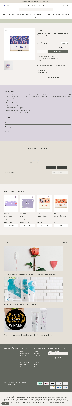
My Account (36, 351)
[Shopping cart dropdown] (67, 5)
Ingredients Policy (24, 358)
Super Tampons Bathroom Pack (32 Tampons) (10, 215)
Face (18, 14)
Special (67, 14)
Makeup (22, 14)
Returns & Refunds (38, 360)
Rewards (8, 132)
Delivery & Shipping (38, 358)
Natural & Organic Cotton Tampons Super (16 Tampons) (19, 21)
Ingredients (9, 117)
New (4, 14)
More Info (64, 63)
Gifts (62, 14)
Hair (31, 14)
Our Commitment (24, 355)
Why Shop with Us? (24, 360)
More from (53, 77)
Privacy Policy (14, 382)
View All (65, 242)
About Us (22, 351)
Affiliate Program (24, 364)
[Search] (51, 9)
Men (49, 14)
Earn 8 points (65, 43)
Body (27, 14)
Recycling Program (24, 362)
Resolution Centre (38, 355)
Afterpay (36, 366)
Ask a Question (51, 167)
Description (9, 92)
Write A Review (61, 167)
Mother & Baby (44, 15)
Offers (8, 14)
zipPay (35, 369)
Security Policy (22, 382)
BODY (6, 21)
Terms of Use (7, 382)
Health (53, 14)
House (58, 14)
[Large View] (8, 65)
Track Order (36, 353)
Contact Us (36, 371)
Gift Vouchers (37, 362)
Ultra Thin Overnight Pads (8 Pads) (27, 215)
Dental (39, 14)
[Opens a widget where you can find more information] (5, 403)
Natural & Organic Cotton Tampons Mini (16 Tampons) (60, 215)
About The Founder (24, 353)
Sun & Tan (35, 16)
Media (21, 371)
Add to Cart (58, 52)
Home (2, 21)
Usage (7, 122)
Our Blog (22, 366)
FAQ (21, 369)
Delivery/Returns (11, 127)
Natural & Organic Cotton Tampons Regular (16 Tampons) (43, 216)
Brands (13, 14)
